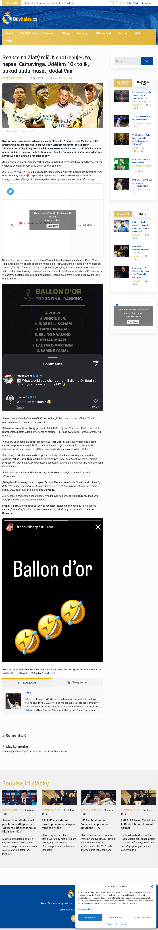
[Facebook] (75, 918)
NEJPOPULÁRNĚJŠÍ (143, 83)
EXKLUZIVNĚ (123, 214)
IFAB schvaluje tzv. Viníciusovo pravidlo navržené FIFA (94, 824)
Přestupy (82, 33)
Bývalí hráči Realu (142, 166)
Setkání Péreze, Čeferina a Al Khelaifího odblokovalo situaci (138, 824)
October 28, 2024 (83, 225)
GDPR (123, 924)
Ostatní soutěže (12, 78)
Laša (70, 78)
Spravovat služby (85, 909)
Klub (137, 33)
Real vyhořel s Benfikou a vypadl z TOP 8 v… (140, 249)
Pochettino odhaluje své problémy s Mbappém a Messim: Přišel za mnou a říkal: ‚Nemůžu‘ (19, 825)
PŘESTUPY (143, 214)
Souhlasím (90, 917)
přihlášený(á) (21, 751)
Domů (9, 33)
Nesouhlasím (116, 917)
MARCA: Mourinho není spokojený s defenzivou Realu (142, 182)
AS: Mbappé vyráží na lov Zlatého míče (141, 118)
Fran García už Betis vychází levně (141, 161)
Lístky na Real (103, 33)
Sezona (122, 33)
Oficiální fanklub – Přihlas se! (37, 33)
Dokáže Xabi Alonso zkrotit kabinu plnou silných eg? (50, 3)
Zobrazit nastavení (141, 917)
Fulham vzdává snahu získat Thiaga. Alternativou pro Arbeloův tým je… (141, 97)
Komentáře (138, 148)
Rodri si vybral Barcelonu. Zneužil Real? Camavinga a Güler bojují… (140, 227)
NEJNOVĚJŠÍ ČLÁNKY (123, 83)
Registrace (147, 3)
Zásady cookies (113, 924)
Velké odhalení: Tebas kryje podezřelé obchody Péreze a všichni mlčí (142, 139)
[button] (151, 886)
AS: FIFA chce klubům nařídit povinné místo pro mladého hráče (58, 824)
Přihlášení (133, 3)
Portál (9, 40)
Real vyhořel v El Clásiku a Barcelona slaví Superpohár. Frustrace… (140, 273)
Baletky (136, 235)
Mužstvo (137, 123)
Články (65, 33)
